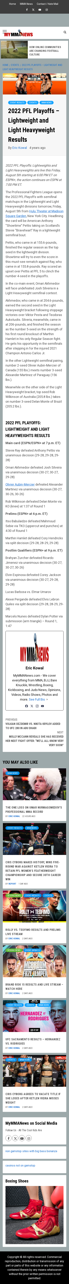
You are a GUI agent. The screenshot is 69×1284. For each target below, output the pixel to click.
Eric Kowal (20, 148)
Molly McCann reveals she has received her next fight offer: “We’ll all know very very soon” (34, 739)
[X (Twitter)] (32, 706)
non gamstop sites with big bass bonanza (31, 1151)
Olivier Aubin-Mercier (20, 484)
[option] (34, 49)
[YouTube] (42, 706)
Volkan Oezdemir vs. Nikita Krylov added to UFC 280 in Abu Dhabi (32, 724)
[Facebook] (26, 706)
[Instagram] (37, 706)
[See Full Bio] (47, 699)
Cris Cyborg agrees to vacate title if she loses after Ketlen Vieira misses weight (33, 1098)
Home (12, 3)
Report (12, 884)
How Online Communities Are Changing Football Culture (45, 51)
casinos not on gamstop (20, 1165)
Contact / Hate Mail (47, 3)
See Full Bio (37, 699)
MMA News (26, 3)
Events (32, 102)
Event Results (17, 102)
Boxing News (14, 895)
